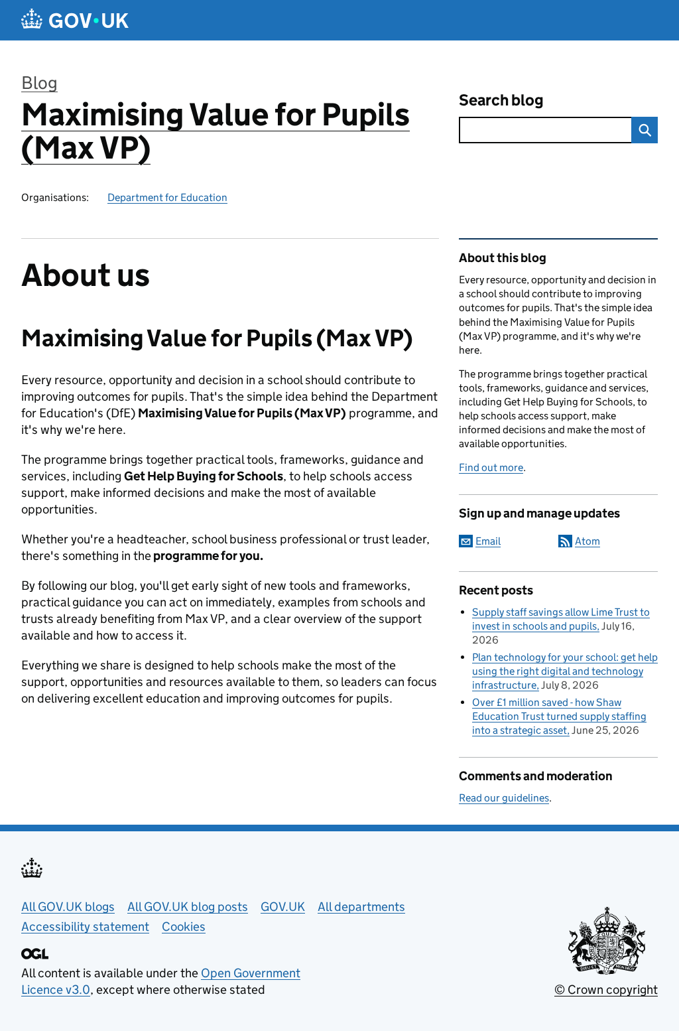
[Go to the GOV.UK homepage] (75, 20)
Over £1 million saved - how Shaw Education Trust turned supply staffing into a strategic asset (559, 716)
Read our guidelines (504, 797)
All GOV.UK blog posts (187, 906)
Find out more (491, 467)
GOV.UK (283, 906)
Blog (39, 83)
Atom (587, 541)
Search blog (501, 99)
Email (488, 541)
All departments (361, 906)
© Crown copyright (606, 989)
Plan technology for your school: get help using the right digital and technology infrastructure (565, 671)
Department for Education (167, 197)
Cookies (184, 926)
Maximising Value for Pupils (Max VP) (215, 131)
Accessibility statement (85, 926)
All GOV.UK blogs (68, 906)
